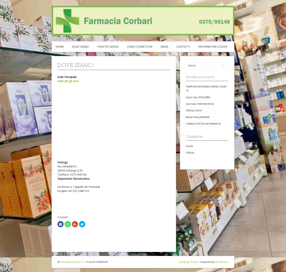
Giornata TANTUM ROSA (200, 104)
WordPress (221, 262)
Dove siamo (80, 46)
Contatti (183, 46)
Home (60, 46)
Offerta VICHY (194, 110)
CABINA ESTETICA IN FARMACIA (203, 123)
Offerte (190, 152)
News (164, 46)
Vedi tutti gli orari (68, 81)
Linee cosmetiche (140, 46)
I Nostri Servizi (108, 46)
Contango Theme (188, 262)
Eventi (189, 146)
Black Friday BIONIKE (198, 117)
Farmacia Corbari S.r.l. (73, 262)
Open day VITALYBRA (198, 97)
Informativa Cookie (212, 46)
